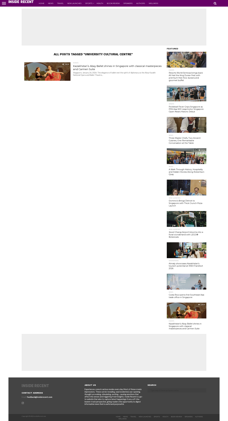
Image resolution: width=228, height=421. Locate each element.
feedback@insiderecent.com (39, 397)
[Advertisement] (114, 27)
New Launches (74, 3)
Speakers (128, 3)
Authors (140, 3)
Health (100, 3)
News (50, 3)
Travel (60, 3)
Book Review (113, 3)
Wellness (153, 3)
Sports (88, 3)
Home (41, 3)
